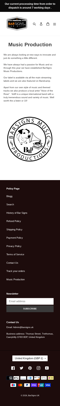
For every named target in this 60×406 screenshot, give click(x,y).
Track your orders (15, 271)
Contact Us (12, 262)
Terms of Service (15, 254)
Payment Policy (14, 237)
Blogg (9, 196)
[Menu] (54, 23)
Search (10, 204)
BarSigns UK (33, 395)
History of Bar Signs (16, 212)
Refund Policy (13, 221)
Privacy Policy (13, 246)
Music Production (15, 279)
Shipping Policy (14, 229)
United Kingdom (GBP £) (29, 358)
